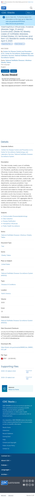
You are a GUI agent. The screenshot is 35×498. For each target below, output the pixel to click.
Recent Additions (8, 433)
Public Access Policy (9, 445)
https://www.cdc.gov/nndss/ (15, 24)
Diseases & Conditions (8, 284)
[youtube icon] (24, 484)
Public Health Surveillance (11, 226)
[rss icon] (32, 484)
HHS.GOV (3, 495)
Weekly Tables (6, 255)
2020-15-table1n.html (8, 371)
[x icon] (27, 481)
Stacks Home (7, 427)
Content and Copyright (9, 442)
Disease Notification (9, 221)
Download (5, 71)
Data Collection (8, 219)
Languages (5, 470)
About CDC (5, 460)
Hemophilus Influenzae (10, 224)
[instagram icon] (29, 481)
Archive (4, 474)
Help (4, 439)
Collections (6, 430)
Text (2, 246)
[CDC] (3, 7)
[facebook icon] (24, 481)
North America (6, 293)
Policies (4, 465)
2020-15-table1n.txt (7, 377)
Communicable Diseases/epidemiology (15, 216)
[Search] (31, 8)
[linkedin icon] (32, 481)
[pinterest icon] (27, 484)
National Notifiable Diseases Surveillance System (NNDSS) (17, 322)
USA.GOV (10, 495)
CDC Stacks (9, 401)
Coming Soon (6, 436)
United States (5, 264)
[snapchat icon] (29, 484)
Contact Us (6, 449)
